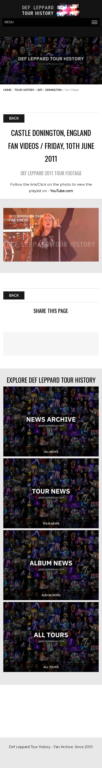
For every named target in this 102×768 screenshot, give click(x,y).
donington (53, 90)
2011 (39, 90)
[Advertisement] (61, 100)
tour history (24, 90)
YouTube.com (61, 191)
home (7, 90)
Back (14, 118)
